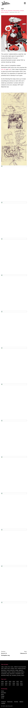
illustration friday (5, 675)
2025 (6, 681)
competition (18, 673)
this (2, 69)
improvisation (16, 10)
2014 (21, 683)
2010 (14, 684)
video (2, 666)
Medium (21, 701)
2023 (14, 681)
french (22, 675)
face (16, 668)
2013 (2, 684)
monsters (14, 675)
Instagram (3, 701)
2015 (17, 683)
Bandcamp (9, 701)
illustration (10, 10)
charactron (12, 673)
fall (4, 10)
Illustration (3, 692)
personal (18, 672)
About (2, 697)
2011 (10, 684)
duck (8, 668)
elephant (21, 670)
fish (10, 675)
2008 (21, 684)
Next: (23, 652)
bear (2, 10)
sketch (22, 672)
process (19, 675)
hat (6, 10)
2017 (10, 683)
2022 (17, 681)
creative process (21, 668)
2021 (21, 681)
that (9, 69)
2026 (2, 681)
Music (2, 694)
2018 (6, 683)
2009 (17, 684)
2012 (6, 684)
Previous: (5, 653)
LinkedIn (3, 703)
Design (2, 696)
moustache (3, 673)
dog (8, 673)
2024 (10, 681)
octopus (22, 10)
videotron (13, 672)
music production (11, 670)
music (11, 666)
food (2, 668)
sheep (16, 670)
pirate (2, 12)
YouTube (16, 701)
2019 (2, 683)
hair (9, 666)
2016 (14, 683)
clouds (5, 666)
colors (5, 668)
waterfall (6, 12)
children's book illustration (20, 666)
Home (2, 691)
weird (9, 672)
